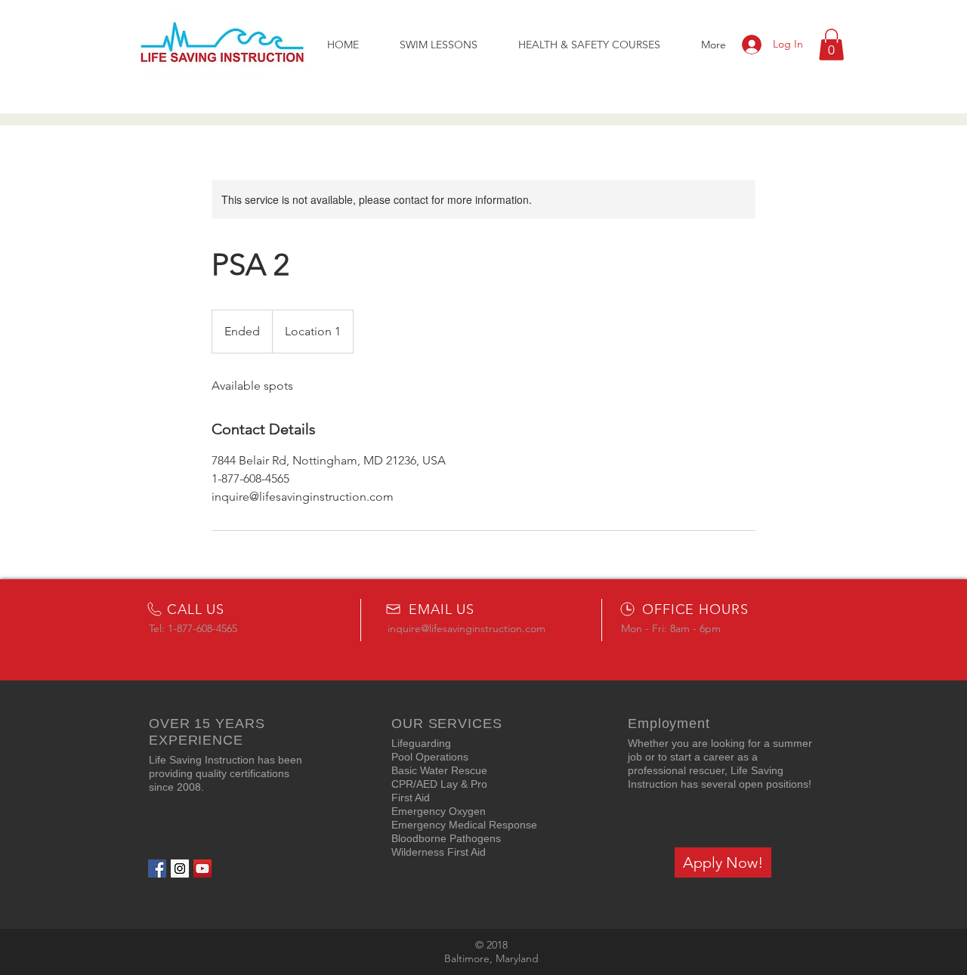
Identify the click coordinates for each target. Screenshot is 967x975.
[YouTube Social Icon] (202, 868)
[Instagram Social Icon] (180, 868)
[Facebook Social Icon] (157, 868)
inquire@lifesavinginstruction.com (466, 628)
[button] (831, 44)
